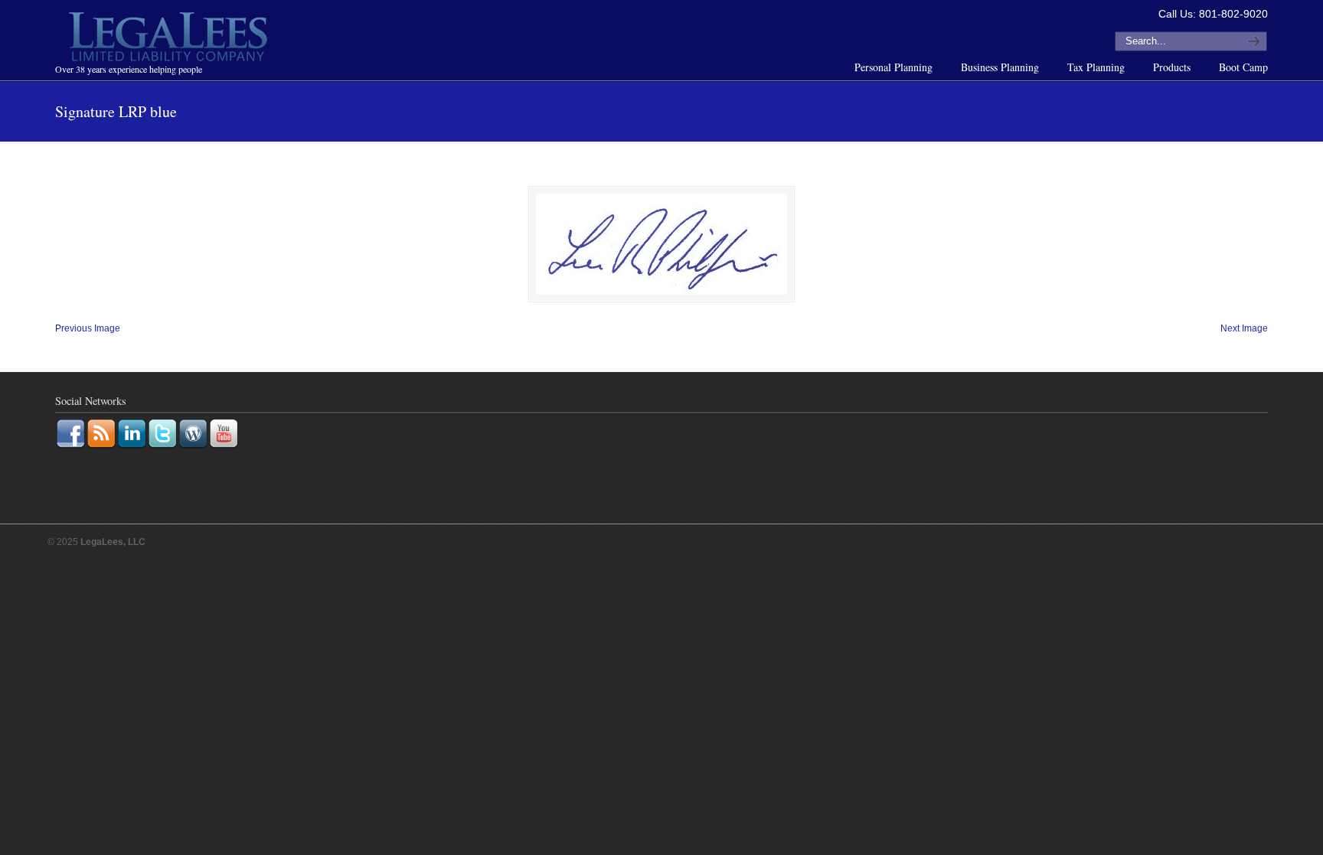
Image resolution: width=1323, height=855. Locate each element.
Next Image (1244, 328)
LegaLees (170, 39)
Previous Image (87, 328)
